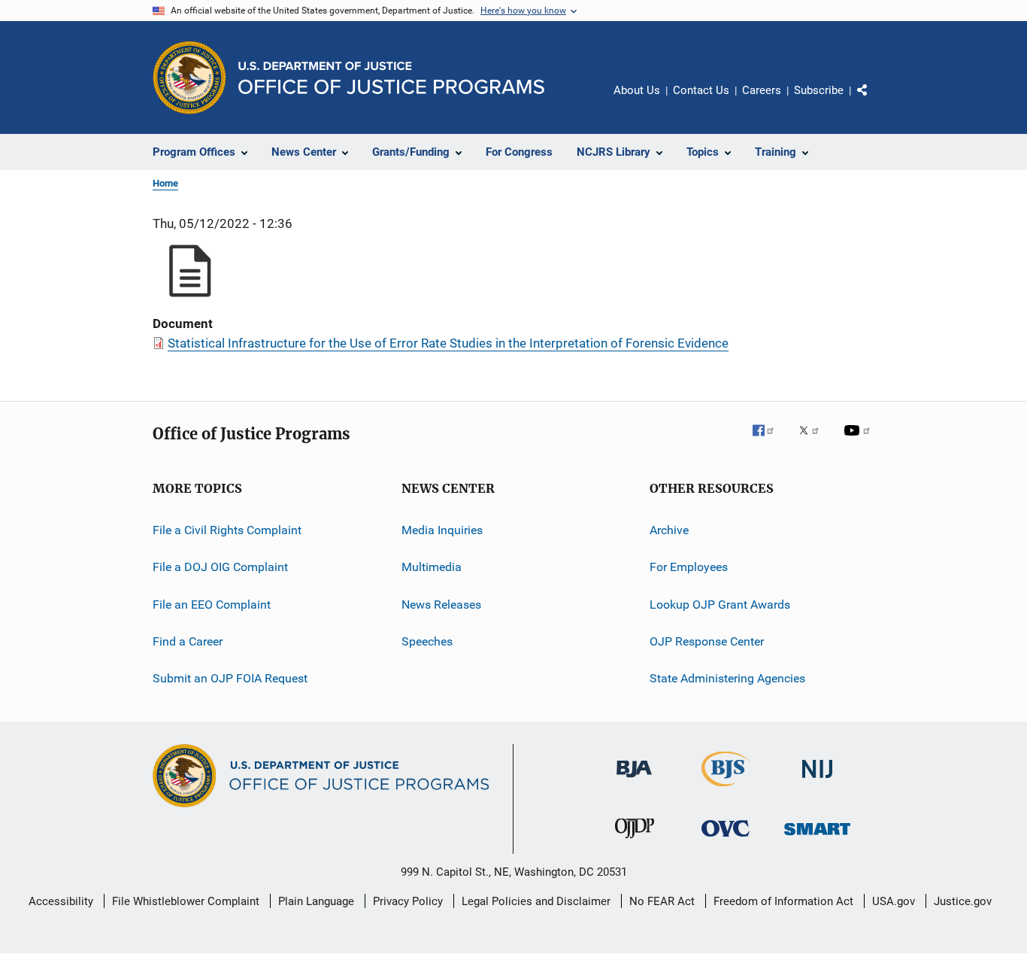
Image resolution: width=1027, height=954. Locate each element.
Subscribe (819, 90)
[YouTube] (859, 440)
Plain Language (316, 901)
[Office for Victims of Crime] (725, 839)
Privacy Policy (408, 901)
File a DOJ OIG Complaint (220, 567)
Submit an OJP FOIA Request (230, 678)
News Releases (441, 604)
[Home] (391, 78)
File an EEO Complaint (212, 604)
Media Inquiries (442, 530)
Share (874, 101)
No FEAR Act (662, 901)
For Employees (689, 567)
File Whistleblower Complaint (185, 901)
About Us (636, 90)
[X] (814, 440)
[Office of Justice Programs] (189, 77)
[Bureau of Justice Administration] (634, 780)
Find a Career (188, 641)
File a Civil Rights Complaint (227, 530)
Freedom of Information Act (783, 901)
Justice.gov (963, 901)
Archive (669, 530)
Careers (761, 90)
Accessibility (61, 901)
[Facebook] (769, 440)
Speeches (427, 641)
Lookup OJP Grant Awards (720, 604)
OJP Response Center (707, 641)
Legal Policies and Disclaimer (536, 901)
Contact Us (701, 90)
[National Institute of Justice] (817, 780)
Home (165, 183)
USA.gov (893, 901)
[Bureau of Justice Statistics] (725, 789)
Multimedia (431, 567)
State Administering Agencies (727, 678)
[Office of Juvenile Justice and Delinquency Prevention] (634, 841)
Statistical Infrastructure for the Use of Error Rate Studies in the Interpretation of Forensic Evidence (448, 343)
